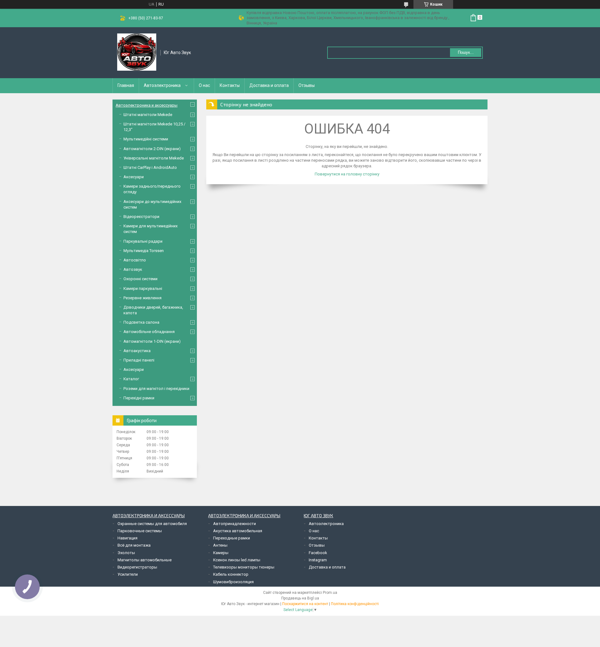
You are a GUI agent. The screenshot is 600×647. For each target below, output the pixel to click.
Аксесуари (133, 176)
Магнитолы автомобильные (145, 560)
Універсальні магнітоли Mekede (153, 158)
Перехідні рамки (138, 398)
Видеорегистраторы (137, 567)
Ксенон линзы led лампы (236, 560)
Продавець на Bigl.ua (300, 598)
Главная (126, 85)
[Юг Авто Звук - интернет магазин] (136, 52)
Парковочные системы (140, 530)
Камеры (220, 552)
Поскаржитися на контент (305, 604)
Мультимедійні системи (145, 139)
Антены (220, 545)
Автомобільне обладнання (149, 331)
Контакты (230, 85)
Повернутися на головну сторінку (347, 174)
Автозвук (132, 269)
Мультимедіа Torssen (143, 250)
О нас (204, 85)
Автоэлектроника (162, 85)
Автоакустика (137, 350)
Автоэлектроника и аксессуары (147, 105)
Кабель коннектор (230, 574)
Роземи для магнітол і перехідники (156, 388)
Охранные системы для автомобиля (152, 523)
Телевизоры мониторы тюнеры (243, 567)
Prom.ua (330, 592)
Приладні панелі (138, 360)
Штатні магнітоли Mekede (147, 114)
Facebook (318, 552)
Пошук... (466, 52)
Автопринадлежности (234, 523)
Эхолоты (126, 552)
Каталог (131, 379)
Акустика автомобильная (237, 530)
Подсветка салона (141, 322)
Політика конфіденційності (355, 604)
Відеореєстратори (141, 216)
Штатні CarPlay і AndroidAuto (150, 167)
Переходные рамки (231, 538)
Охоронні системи (140, 278)
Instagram (318, 560)
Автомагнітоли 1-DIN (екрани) (152, 341)
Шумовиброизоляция (233, 581)
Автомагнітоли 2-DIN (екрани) (152, 148)
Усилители (128, 574)
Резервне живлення (142, 298)
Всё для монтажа (134, 545)
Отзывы (306, 85)
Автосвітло (134, 260)
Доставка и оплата (269, 85)
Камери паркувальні (142, 288)
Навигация (128, 538)
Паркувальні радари (142, 241)
